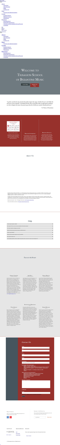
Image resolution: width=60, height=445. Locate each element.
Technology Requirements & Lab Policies (13, 24)
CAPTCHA (24, 389)
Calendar (6, 25)
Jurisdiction (24, 361)
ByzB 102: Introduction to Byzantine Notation (32, 374)
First (22, 349)
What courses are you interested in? (28, 372)
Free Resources (7, 21)
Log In (3, 29)
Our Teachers (7, 7)
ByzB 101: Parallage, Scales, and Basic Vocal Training (34, 373)
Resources (4, 19)
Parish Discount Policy (9, 22)
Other (26, 370)
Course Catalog (7, 15)
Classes (3, 14)
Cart (2, 27)
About (3, 4)
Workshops (6, 18)
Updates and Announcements (10, 12)
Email (23, 353)
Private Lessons (27, 377)
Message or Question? (26, 379)
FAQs (5, 8)
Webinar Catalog (8, 17)
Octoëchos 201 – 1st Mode (29, 376)
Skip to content (2, 0)
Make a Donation (4, 30)
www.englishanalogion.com (11, 293)
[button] (25, 84)
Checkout (3, 28)
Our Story (6, 5)
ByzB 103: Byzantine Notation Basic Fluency (32, 375)
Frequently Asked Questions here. (23, 201)
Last (22, 352)
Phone (23, 357)
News (3, 11)
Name (23, 346)
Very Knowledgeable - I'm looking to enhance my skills (34, 369)
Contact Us (6, 9)
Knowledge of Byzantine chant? (28, 365)
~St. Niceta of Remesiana (47, 108)
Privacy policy (18, 433)
